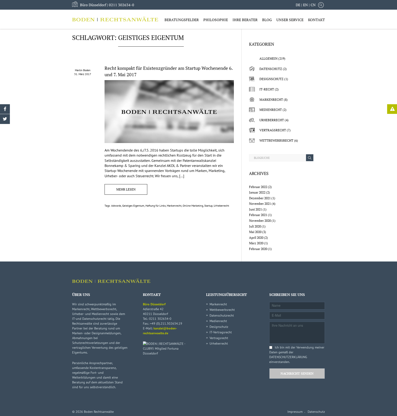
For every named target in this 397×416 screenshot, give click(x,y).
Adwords (116, 205)
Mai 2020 (255, 232)
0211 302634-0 (121, 4)
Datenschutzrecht (222, 315)
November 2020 (260, 220)
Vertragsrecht (272, 130)
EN (305, 4)
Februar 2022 (258, 187)
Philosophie (215, 19)
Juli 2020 (255, 226)
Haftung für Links (155, 205)
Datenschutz (270, 69)
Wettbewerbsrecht (276, 140)
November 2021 (260, 203)
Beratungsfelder (181, 19)
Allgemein (268, 58)
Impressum (295, 412)
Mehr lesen (126, 189)
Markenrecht (174, 205)
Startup (208, 205)
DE (298, 4)
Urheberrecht (221, 205)
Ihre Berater (245, 19)
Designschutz (271, 79)
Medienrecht (270, 109)
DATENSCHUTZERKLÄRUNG (288, 357)
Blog (267, 19)
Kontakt (316, 19)
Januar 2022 (257, 192)
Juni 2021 (255, 209)
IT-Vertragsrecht (221, 332)
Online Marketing (193, 205)
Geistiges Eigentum (133, 205)
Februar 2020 (258, 249)
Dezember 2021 (260, 198)
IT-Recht (266, 89)
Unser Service (289, 19)
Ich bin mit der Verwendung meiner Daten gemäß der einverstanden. (296, 354)
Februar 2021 (258, 215)
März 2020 (256, 243)
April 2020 (256, 237)
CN (313, 4)
